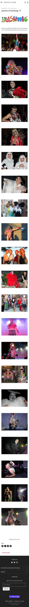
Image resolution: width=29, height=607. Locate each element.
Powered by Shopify (14, 604)
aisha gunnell (17, 539)
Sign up (6, 589)
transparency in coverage (19, 601)
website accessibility (9, 601)
